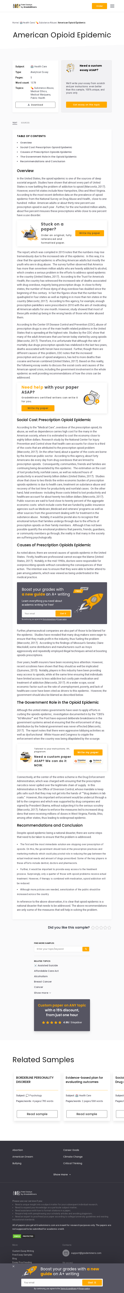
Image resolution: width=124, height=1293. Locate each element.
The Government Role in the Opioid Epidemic (48, 156)
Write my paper (89, 233)
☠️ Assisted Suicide (46, 965)
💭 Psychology (34, 1095)
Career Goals (71, 1150)
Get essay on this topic (86, 104)
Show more (60, 1174)
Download (37, 104)
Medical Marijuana (40, 94)
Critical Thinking (72, 1163)
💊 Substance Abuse (42, 88)
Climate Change (73, 1156)
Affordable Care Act (46, 971)
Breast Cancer (43, 981)
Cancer (38, 987)
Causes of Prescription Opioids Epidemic (46, 152)
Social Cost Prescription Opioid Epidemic (46, 147)
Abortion (17, 1150)
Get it (63, 613)
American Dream (22, 1156)
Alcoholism (41, 976)
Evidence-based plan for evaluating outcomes (84, 1080)
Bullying (16, 1163)
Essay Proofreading (22, 1262)
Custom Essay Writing (23, 1251)
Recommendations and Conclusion (42, 161)
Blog (14, 1258)
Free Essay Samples (22, 1255)
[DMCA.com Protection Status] (23, 1237)
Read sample (37, 1114)
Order (99, 6)
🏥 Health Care (39, 66)
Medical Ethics (39, 91)
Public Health (38, 98)
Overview (26, 142)
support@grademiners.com (86, 1253)
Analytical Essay (40, 72)
